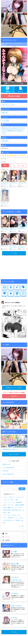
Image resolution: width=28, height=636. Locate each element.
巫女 (22, 520)
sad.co (4, 512)
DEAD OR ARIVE (7, 510)
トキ (16, 517)
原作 (7, 43)
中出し (14, 130)
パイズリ (4, 130)
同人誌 (2, 43)
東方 (4, 523)
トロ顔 (12, 128)
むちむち (7, 128)
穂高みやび (4, 45)
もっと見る (14, 253)
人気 (14, 165)
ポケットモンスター (9, 500)
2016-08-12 (5, 141)
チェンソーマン (20, 497)
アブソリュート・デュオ (15, 43)
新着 (23, 165)
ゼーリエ (5, 497)
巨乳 (3, 128)
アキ (23, 510)
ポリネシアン (12, 497)
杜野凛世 (17, 520)
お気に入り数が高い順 (14, 474)
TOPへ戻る (14, 632)
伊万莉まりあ (11, 517)
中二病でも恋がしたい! (8, 520)
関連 (5, 165)
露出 (20, 510)
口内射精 (10, 130)
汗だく (17, 128)
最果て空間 (14, 510)
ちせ (9, 505)
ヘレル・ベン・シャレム (9, 502)
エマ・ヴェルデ (18, 507)
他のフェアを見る (14, 454)
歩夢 (9, 512)
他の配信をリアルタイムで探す (14, 387)
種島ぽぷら (10, 507)
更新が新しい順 (14, 464)
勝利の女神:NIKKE (20, 505)
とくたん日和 (5, 120)
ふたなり (21, 517)
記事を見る (14, 396)
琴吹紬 (4, 507)
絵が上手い (20, 130)
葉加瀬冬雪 (19, 502)
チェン (12, 505)
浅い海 (4, 505)
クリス (4, 517)
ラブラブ (22, 128)
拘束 (16, 500)
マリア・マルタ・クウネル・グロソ (12, 515)
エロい (3, 133)
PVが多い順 (14, 471)
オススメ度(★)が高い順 (14, 467)
